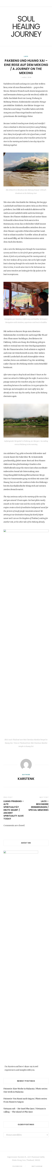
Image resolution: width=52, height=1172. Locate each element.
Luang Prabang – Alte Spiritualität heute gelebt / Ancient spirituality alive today (13, 810)
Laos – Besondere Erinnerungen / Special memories (38, 805)
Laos (26, 56)
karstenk (26, 778)
